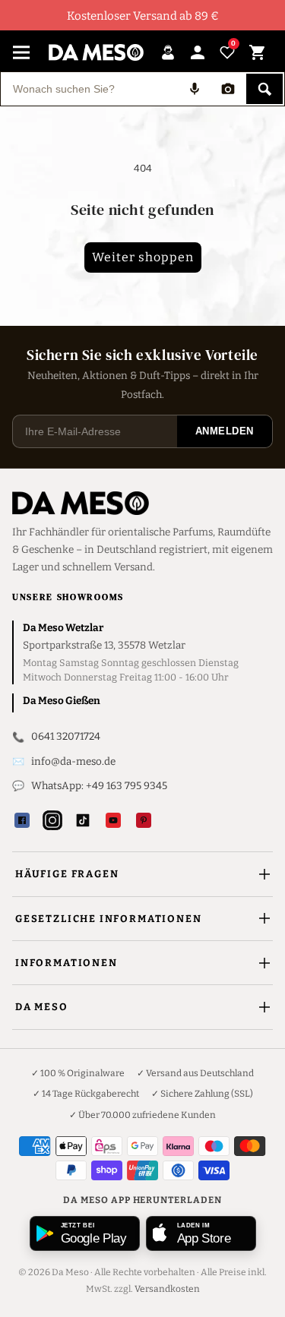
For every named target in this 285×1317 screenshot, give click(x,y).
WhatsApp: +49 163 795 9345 (99, 785)
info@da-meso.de (73, 761)
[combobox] (89, 89)
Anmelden (224, 431)
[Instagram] (52, 820)
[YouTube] (113, 820)
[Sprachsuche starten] (194, 89)
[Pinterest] (144, 820)
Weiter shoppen (143, 257)
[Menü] (21, 52)
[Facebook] (22, 820)
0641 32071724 (65, 736)
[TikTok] (83, 820)
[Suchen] (264, 89)
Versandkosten (167, 1289)
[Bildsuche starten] (228, 89)
